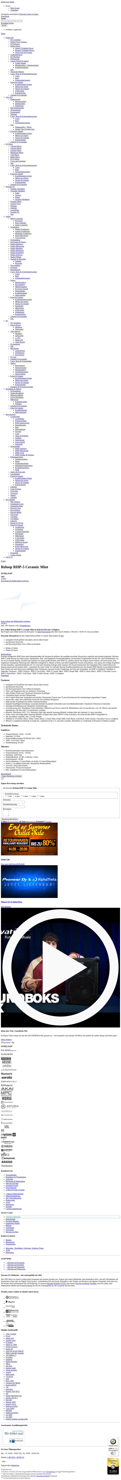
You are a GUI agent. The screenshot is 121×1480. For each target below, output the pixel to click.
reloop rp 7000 (11, 1345)
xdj (7, 1394)
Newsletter (10, 1230)
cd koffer (9, 1357)
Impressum (10, 1204)
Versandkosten (24, 626)
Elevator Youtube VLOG (56, 1283)
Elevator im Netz (12, 1232)
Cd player (9, 1377)
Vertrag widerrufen (13, 1217)
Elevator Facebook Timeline (86, 1283)
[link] (8, 6)
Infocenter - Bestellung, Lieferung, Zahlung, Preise (25, 1248)
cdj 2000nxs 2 (11, 1355)
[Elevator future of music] (28, 14)
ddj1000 (9, 1411)
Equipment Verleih (13, 1223)
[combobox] (12, 21)
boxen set (9, 1349)
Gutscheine (10, 1228)
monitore (9, 1360)
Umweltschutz (11, 1188)
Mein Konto (14, 8)
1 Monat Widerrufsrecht (14, 1194)
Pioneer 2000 (11, 1402)
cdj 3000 (9, 1415)
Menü (3, 34)
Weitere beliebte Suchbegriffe (17, 1419)
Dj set (8, 1336)
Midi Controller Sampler (15, 1353)
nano (7, 1379)
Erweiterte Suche (7, 23)
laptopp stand (11, 1368)
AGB (8, 1202)
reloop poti (10, 1338)
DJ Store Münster (12, 1221)
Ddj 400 (9, 1400)
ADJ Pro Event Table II (14, 1351)
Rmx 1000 (10, 1381)
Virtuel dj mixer (11, 1347)
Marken (8, 1226)
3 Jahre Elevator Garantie (15, 1190)
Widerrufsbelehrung (13, 1196)
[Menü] (117, 1438)
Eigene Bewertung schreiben (11, 776)
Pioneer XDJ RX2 (12, 1391)
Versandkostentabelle (43, 1476)
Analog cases (11, 1340)
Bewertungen (6, 774)
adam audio (10, 1374)
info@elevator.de (44, 632)
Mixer (8, 1364)
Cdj (7, 1387)
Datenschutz (10, 1200)
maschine (9, 1389)
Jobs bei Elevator (12, 1183)
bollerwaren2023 (12, 1413)
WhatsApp (15, 1465)
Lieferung (9, 1179)
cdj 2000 (9, 1417)
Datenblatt (5, 676)
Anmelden (14, 10)
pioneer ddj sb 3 (12, 1398)
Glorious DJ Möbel (13, 1383)
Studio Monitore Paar (14, 1396)
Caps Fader (10, 1408)
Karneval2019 (11, 1385)
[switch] (113, 1453)
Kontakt (9, 1207)
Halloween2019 (12, 1406)
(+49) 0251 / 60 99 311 (15, 1457)
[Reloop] (7, 575)
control (8, 1372)
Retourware (10, 1242)
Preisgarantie (10, 1219)
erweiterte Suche (12, 1186)
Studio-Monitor (11, 1362)
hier (62, 636)
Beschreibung (6, 654)
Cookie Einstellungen (14, 1209)
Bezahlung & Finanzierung (16, 1177)
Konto (3, 561)
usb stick (9, 1366)
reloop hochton (11, 1370)
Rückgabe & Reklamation (15, 1181)
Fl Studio (9, 1342)
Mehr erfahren (6, 1040)
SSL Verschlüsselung (13, 1198)
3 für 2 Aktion (11, 1334)
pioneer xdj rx (11, 1404)
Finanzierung (10, 1244)
